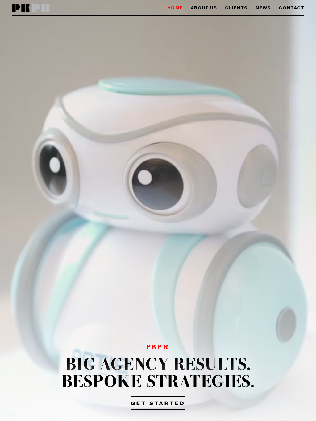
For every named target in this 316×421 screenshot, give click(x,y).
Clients (236, 8)
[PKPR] (31, 8)
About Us (204, 8)
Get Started (158, 403)
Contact (291, 8)
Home (175, 8)
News (263, 8)
